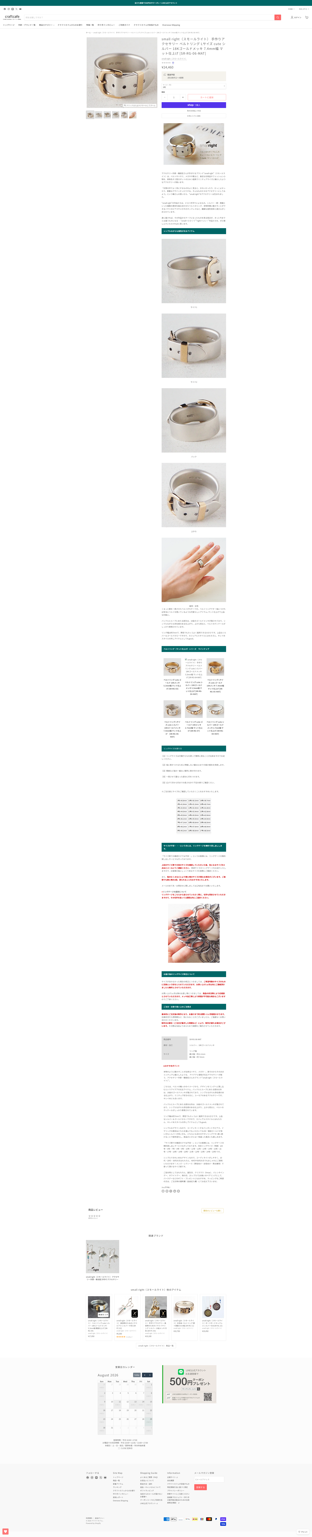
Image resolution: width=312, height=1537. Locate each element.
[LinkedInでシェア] (174, 1191)
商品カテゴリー (46, 25)
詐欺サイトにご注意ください (178, 1494)
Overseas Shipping (171, 25)
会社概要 (170, 1480)
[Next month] (150, 1375)
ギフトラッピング (147, 1490)
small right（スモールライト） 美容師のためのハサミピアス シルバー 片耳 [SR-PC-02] (127, 1324)
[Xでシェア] (163, 1191)
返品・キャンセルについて (150, 1487)
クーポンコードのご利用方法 (151, 1500)
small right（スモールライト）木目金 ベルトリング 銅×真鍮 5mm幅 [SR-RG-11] (184, 1323)
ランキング (117, 1487)
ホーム (88, 32)
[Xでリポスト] (170, 1191)
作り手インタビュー (106, 25)
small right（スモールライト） (174, 58)
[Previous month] (144, 1375)
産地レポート (118, 1497)
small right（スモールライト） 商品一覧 (156, 1345)
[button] (90, 115)
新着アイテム (118, 1484)
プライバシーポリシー (175, 1490)
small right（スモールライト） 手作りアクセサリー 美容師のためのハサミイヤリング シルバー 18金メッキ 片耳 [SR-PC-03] (156, 1325)
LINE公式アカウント (148, 1503)
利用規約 (89, 1518)
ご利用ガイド (124, 25)
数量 (163, 92)
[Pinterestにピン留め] (178, 1191)
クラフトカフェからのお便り (70, 25)
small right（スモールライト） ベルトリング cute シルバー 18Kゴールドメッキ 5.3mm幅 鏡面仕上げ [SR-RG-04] (99, 1325)
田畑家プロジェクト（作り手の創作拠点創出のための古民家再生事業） (178, 1500)
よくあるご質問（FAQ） (149, 1477)
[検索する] (277, 17)
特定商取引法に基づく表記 (177, 1487)
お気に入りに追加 (193, 116)
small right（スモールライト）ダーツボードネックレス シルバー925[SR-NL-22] (212, 1323)
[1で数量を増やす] (183, 97)
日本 (303, 9)
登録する (200, 1487)
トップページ (9, 25)
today (136, 1375)
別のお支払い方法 (194, 111)
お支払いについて (147, 1480)
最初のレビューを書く (212, 1211)
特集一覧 (90, 25)
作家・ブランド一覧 (27, 25)
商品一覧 (116, 1480)
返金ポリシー (99, 1518)
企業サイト (171, 1477)
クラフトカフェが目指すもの (146, 25)
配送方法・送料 (146, 1484)
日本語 (290, 9)
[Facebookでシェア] (167, 1191)
